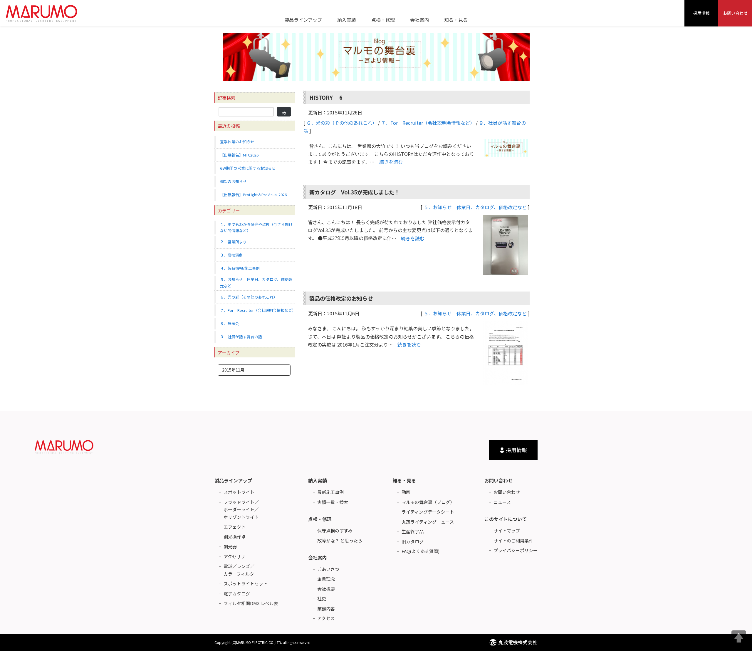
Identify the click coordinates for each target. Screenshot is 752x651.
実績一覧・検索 (332, 502)
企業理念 (326, 579)
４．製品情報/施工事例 (240, 268)
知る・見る (404, 480)
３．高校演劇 (231, 255)
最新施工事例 (330, 492)
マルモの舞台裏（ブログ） (428, 502)
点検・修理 (320, 518)
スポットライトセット (246, 583)
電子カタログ (237, 593)
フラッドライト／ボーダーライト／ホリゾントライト (241, 509)
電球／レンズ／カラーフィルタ (239, 570)
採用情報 (701, 13)
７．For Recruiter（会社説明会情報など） (428, 122)
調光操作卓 (235, 537)
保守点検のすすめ (334, 530)
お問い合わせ (735, 13)
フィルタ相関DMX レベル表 (251, 603)
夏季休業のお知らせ (237, 141)
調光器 (230, 546)
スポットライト (239, 492)
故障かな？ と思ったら (339, 540)
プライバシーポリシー (516, 550)
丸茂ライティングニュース (428, 522)
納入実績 (317, 480)
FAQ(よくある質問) (420, 551)
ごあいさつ (328, 569)
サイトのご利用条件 (513, 540)
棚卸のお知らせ (233, 181)
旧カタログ (413, 541)
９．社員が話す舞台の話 (241, 336)
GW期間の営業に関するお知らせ (248, 168)
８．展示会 (229, 323)
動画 (406, 492)
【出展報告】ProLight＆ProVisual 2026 (253, 194)
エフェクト (235, 527)
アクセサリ (234, 556)
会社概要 (326, 589)
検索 (284, 113)
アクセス (326, 618)
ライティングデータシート (428, 512)
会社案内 (317, 557)
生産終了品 (413, 531)
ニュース (502, 502)
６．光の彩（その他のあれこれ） (341, 122)
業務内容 (326, 608)
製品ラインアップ (233, 480)
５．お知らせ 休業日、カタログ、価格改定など (475, 207)
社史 (321, 598)
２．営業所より (233, 241)
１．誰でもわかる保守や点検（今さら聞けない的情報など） (256, 228)
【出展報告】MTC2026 (239, 155)
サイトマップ (507, 530)
